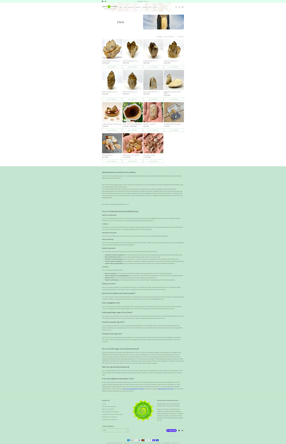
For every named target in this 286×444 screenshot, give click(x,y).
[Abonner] (127, 430)
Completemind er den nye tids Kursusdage (112, 414)
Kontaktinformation (175, 442)
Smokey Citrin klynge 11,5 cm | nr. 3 (110, 91)
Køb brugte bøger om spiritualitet (110, 411)
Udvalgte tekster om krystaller (109, 417)
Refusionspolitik (127, 442)
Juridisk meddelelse (166, 442)
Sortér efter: (160, 36)
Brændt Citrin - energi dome (149, 124)
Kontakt (104, 404)
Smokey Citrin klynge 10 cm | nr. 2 (130, 91)
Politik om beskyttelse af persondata (139, 442)
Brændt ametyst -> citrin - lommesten (131, 155)
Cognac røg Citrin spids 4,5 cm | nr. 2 (151, 91)
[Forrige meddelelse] (127, 1)
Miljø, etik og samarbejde (108, 409)
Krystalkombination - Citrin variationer (172, 124)
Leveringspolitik (157, 442)
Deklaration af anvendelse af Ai (109, 419)
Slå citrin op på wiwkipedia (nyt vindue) (133, 389)
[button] (131, 7)
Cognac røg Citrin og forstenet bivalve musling (172, 92)
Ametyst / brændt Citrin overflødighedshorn (132, 124)
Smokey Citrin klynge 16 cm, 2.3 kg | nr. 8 (111, 61)
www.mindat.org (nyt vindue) (165, 389)
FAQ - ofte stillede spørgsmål (109, 406)
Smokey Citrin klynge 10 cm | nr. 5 (150, 61)
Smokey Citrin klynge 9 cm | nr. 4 (171, 61)
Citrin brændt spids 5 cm (107, 155)
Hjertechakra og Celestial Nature (116, 442)
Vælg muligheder (132, 161)
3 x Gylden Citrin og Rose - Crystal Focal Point (112, 124)
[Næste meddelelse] (159, 1)
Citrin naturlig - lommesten (149, 155)
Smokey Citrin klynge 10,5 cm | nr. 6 (130, 61)
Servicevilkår (150, 442)
